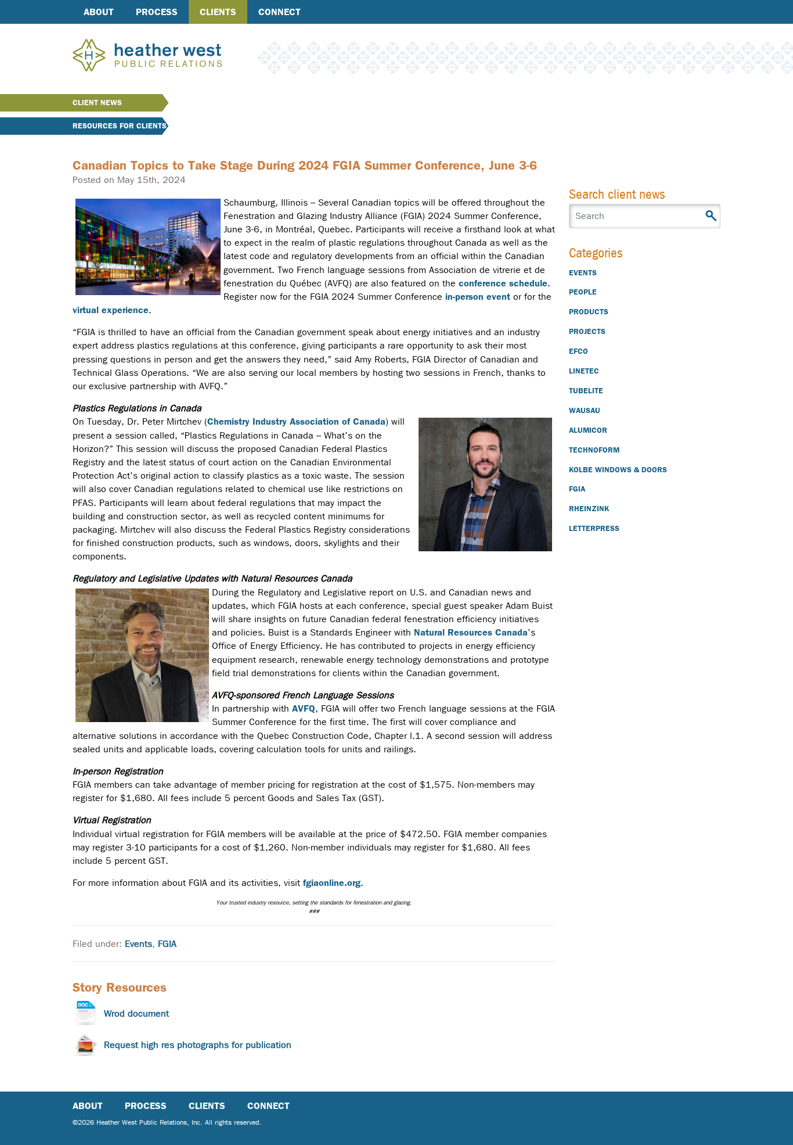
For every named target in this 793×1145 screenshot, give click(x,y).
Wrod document (136, 1013)
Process (157, 11)
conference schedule (503, 283)
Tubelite (586, 390)
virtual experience (111, 309)
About (99, 11)
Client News (97, 102)
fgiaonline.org (332, 882)
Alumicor (588, 430)
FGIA (167, 943)
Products (588, 311)
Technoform (594, 450)
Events (138, 943)
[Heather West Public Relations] (167, 56)
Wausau (584, 410)
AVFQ (303, 708)
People (583, 292)
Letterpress (594, 528)
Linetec (584, 371)
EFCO (578, 351)
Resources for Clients (120, 125)
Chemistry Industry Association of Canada (296, 421)
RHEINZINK (589, 508)
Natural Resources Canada (471, 632)
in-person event (477, 296)
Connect (279, 11)
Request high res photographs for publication (197, 1044)
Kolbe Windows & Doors (618, 469)
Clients (218, 11)
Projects (587, 331)
